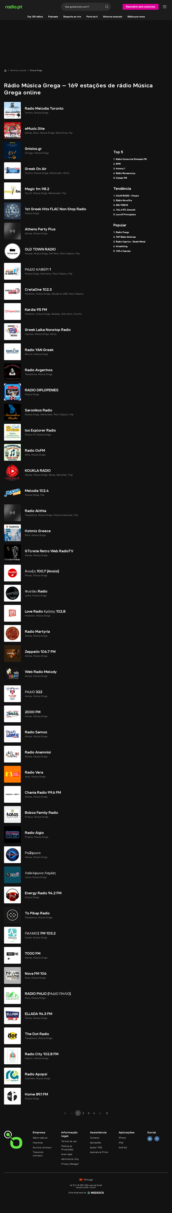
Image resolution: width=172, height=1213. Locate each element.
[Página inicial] (5, 70)
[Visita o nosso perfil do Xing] (157, 1139)
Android (123, 1147)
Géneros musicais (112, 17)
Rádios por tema (136, 17)
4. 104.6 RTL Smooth (124, 210)
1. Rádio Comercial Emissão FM (130, 159)
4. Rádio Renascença (124, 173)
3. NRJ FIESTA (120, 205)
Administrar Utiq (70, 1159)
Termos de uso (69, 1141)
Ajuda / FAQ (96, 1147)
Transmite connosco (38, 1154)
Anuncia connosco (42, 1147)
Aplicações (95, 1143)
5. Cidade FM (120, 178)
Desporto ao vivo (72, 17)
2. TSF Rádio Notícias (124, 237)
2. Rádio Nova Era (122, 200)
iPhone (122, 1138)
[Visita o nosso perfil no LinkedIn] (149, 1139)
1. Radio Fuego (121, 232)
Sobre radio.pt (40, 1138)
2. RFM (117, 164)
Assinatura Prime (99, 1152)
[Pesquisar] (107, 7)
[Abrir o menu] (165, 7)
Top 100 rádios (35, 17)
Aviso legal (66, 1154)
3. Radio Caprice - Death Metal (129, 242)
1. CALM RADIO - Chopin (126, 196)
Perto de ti (92, 17)
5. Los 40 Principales (124, 214)
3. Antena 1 (119, 168)
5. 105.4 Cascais (122, 251)
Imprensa (38, 1143)
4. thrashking (120, 246)
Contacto (94, 1138)
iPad (121, 1143)
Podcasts (53, 17)
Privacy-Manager (70, 1164)
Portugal (88, 1180)
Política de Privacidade (67, 1148)
